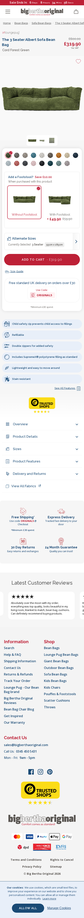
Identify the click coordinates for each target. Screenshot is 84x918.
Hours (46, 3)
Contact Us (12, 668)
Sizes (17, 449)
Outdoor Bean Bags (59, 668)
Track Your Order (17, 681)
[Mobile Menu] (8, 12)
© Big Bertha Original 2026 (42, 874)
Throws (49, 707)
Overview (20, 424)
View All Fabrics (23, 486)
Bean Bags (52, 648)
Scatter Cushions (57, 700)
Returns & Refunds (18, 674)
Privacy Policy (31, 866)
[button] (32, 140)
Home (7, 23)
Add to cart (42, 259)
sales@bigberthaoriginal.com (26, 745)
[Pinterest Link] (50, 774)
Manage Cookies (59, 908)
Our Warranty (14, 722)
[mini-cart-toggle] (76, 12)
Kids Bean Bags (55, 681)
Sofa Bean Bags (55, 674)
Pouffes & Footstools (60, 694)
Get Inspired (13, 716)
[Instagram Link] (41, 774)
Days (35, 3)
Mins (59, 3)
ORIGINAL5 (44, 295)
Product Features (26, 461)
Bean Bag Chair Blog (19, 709)
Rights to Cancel (61, 860)
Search (9, 648)
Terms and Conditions (26, 860)
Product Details (25, 436)
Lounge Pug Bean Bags (61, 654)
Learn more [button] (49, 898)
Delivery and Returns (29, 474)
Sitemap (56, 866)
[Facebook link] (31, 774)
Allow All (28, 908)
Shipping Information (20, 661)
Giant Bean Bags (56, 661)
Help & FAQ (12, 654)
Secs (71, 3)
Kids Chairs (52, 687)
